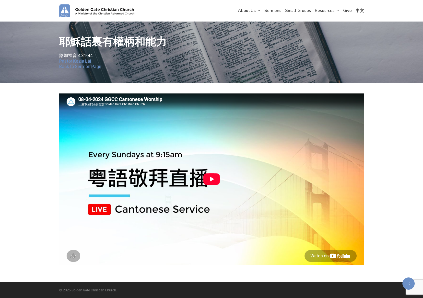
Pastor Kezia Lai (75, 61)
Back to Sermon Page (80, 66)
